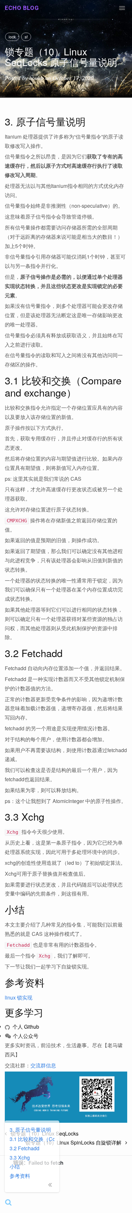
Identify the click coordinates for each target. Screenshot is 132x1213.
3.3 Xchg (20, 1157)
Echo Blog (22, 7)
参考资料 (20, 1175)
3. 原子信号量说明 (30, 1129)
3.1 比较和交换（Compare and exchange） (32, 1139)
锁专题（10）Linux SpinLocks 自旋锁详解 (75, 1142)
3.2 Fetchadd (24, 1148)
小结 (15, 1166)
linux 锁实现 (18, 997)
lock (12, 36)
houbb (36, 78)
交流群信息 (43, 1065)
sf (26, 36)
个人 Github (25, 1026)
